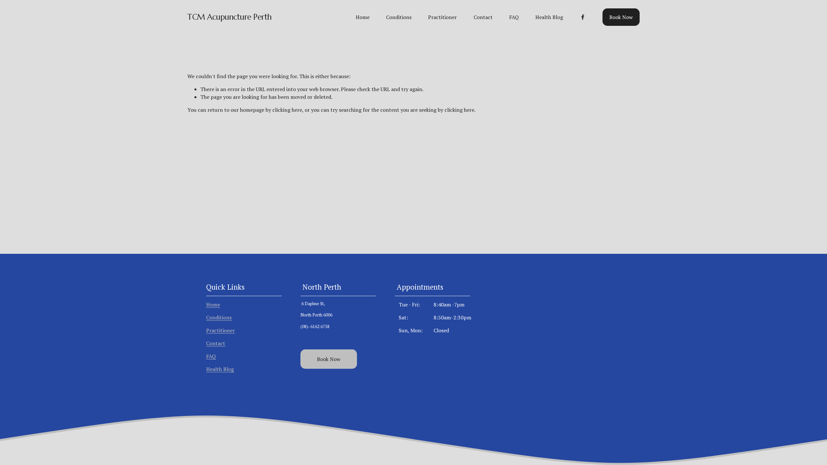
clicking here (287, 109)
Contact (483, 17)
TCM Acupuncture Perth (229, 17)
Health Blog (549, 17)
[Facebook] (583, 17)
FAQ (514, 17)
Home (363, 17)
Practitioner (442, 17)
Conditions (399, 17)
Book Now (621, 17)
